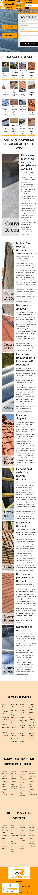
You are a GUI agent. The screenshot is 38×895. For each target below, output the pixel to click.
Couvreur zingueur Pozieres (22, 785)
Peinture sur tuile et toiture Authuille (23, 714)
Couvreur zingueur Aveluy (4, 784)
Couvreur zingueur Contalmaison (32, 792)
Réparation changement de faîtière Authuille (32, 726)
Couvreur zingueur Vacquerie (31, 828)
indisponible (10, 4)
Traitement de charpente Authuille (14, 714)
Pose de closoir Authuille (22, 733)
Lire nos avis (10, 891)
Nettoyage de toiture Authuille (32, 736)
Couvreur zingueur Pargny (13, 849)
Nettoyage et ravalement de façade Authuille (23, 724)
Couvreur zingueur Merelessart (14, 833)
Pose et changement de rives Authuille (14, 724)
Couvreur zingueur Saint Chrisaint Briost (22, 838)
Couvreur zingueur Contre (22, 828)
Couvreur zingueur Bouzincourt (23, 777)
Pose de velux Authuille (13, 733)
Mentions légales (29, 892)
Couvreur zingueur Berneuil (13, 841)
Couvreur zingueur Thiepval (4, 792)
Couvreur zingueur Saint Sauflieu (4, 839)
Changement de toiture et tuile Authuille (5, 721)
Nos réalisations (9, 27)
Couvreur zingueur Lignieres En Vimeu (5, 829)
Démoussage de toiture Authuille (5, 730)
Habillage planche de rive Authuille (32, 716)
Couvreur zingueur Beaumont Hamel (32, 775)
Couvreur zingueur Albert (31, 784)
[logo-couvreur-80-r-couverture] (19, 873)
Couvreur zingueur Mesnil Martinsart (5, 775)
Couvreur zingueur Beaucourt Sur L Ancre (14, 785)
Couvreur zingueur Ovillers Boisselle (13, 775)
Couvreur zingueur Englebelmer (23, 793)
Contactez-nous (9, 36)
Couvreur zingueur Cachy (22, 848)
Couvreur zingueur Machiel (31, 836)
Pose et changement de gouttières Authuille (5, 709)
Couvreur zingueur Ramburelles (32, 844)
